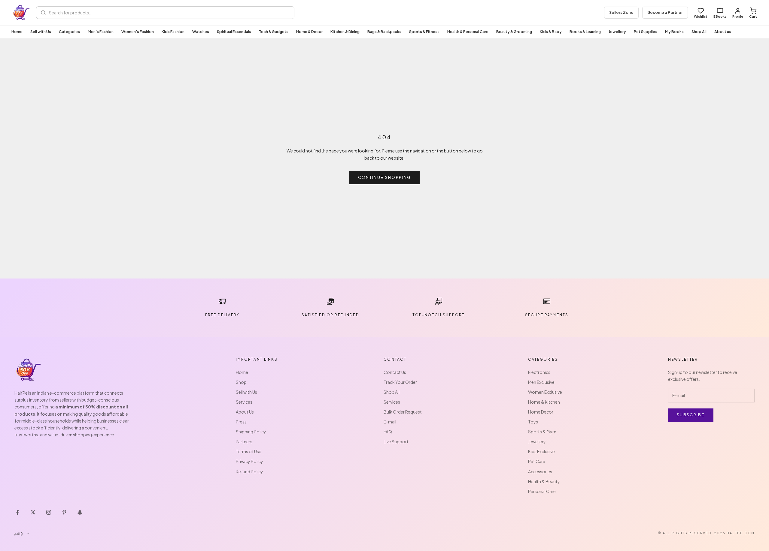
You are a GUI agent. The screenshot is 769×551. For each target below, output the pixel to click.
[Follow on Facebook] (17, 512)
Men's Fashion (101, 31)
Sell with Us (40, 31)
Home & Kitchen (544, 402)
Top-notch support (438, 315)
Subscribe (691, 414)
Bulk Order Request (403, 411)
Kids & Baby (551, 31)
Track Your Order (400, 382)
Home (17, 31)
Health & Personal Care (467, 31)
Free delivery (222, 315)
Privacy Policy (249, 461)
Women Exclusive (545, 392)
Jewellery (617, 31)
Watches (200, 31)
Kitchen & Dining (345, 31)
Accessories (540, 471)
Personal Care (542, 491)
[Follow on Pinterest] (64, 512)
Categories (69, 31)
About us (722, 31)
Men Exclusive (541, 382)
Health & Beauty (544, 481)
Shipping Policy (251, 431)
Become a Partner (665, 12)
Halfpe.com (741, 533)
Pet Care (536, 461)
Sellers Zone (621, 12)
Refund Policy (249, 471)
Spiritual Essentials (234, 31)
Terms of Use (248, 451)
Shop (241, 382)
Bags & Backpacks (384, 31)
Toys (533, 421)
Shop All (699, 31)
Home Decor (540, 411)
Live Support (396, 441)
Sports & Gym (542, 431)
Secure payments (546, 315)
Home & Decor (309, 31)
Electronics (539, 372)
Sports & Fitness (424, 31)
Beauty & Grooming (514, 31)
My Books (674, 31)
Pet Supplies (645, 31)
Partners (244, 441)
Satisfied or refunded (330, 315)
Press (241, 421)
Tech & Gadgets (273, 31)
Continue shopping (384, 177)
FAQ (388, 431)
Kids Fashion (173, 31)
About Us (245, 411)
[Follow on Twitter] (33, 512)
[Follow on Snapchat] (80, 512)
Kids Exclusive (541, 451)
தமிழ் (18, 533)
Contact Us (395, 372)
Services (244, 402)
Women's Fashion (137, 31)
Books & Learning (585, 31)
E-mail (390, 421)
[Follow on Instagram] (49, 512)
